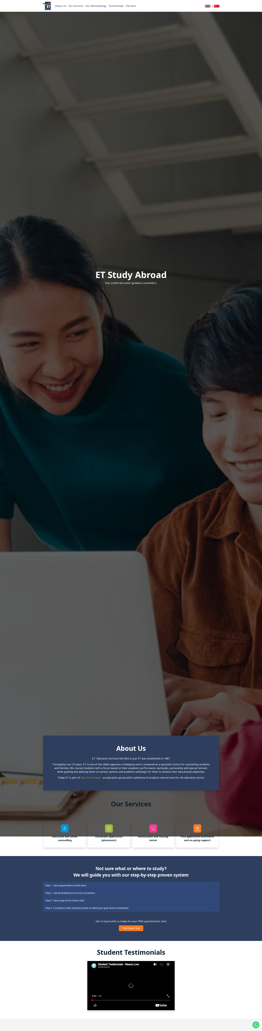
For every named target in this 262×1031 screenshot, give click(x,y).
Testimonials (116, 6)
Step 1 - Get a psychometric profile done (65, 885)
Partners (131, 6)
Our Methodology (95, 6)
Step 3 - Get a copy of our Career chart (64, 900)
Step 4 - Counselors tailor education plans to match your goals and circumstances (87, 907)
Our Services (76, 6)
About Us (60, 6)
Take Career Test (131, 928)
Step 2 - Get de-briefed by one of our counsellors (70, 892)
